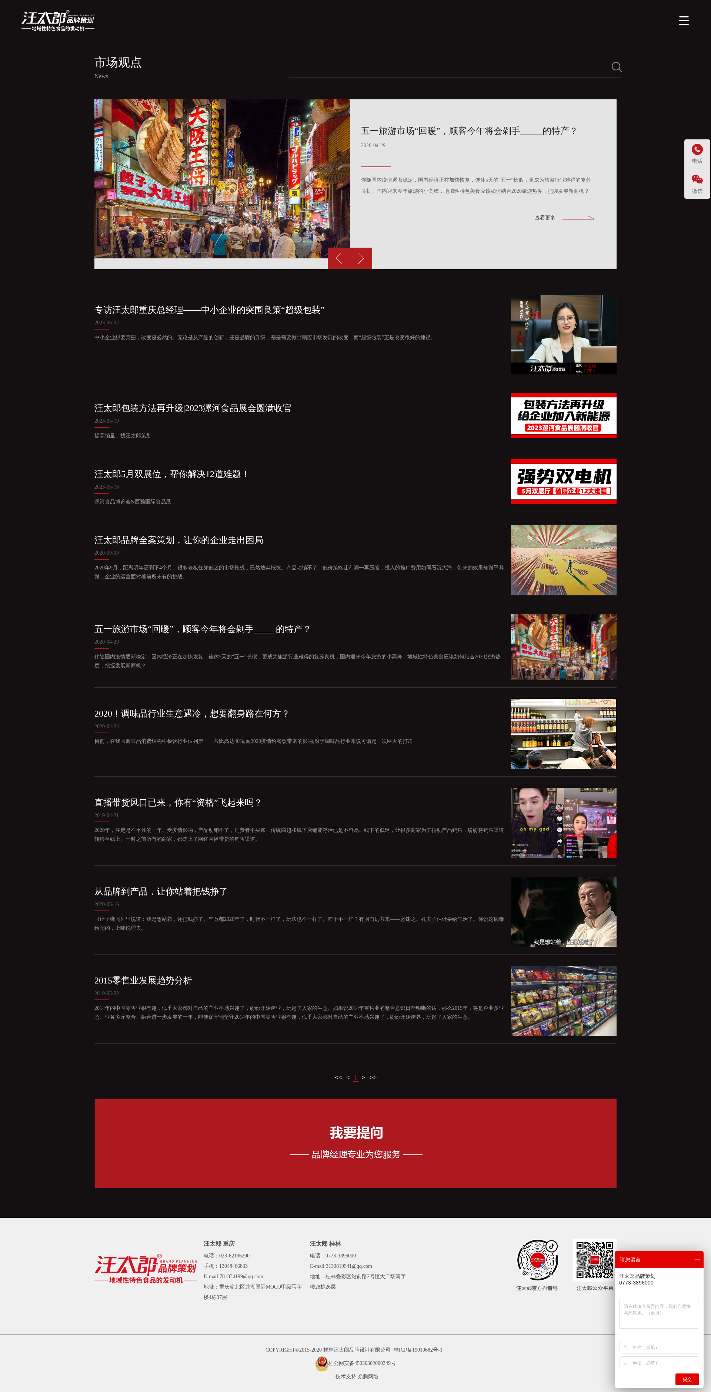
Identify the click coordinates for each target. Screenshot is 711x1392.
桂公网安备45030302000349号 (362, 1363)
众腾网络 (368, 1376)
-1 (440, 1350)
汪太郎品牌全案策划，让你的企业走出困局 (178, 540)
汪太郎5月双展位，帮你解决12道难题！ (172, 474)
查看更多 (545, 218)
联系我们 (639, 20)
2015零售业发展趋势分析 (143, 980)
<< (338, 1077)
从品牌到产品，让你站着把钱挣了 (161, 891)
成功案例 (556, 20)
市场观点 (597, 20)
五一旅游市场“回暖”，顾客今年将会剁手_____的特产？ (202, 629)
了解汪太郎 (471, 20)
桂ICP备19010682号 (416, 1350)
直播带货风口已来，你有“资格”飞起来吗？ (178, 802)
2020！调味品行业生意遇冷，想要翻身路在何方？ (192, 713)
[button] (361, 258)
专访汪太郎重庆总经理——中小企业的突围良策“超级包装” (209, 310)
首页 (432, 20)
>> (373, 1077)
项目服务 (514, 20)
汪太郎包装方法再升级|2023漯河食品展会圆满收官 (193, 408)
